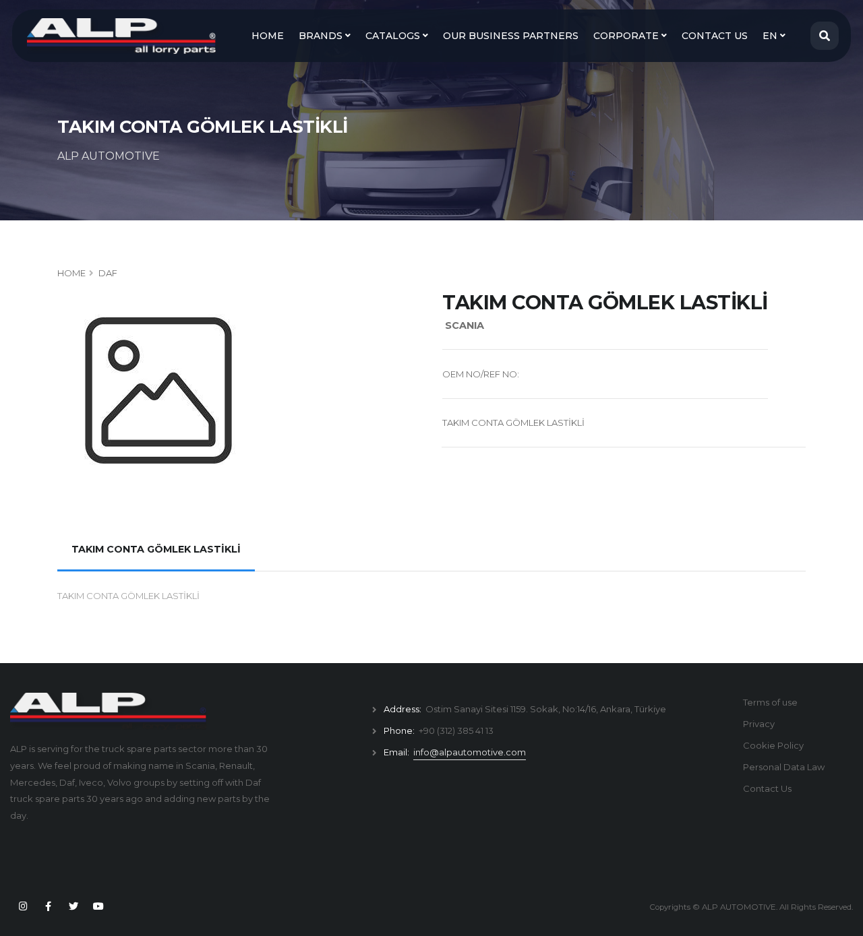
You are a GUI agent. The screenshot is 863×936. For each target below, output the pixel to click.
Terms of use (770, 702)
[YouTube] (98, 906)
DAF (107, 273)
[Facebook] (47, 906)
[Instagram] (22, 906)
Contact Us (767, 788)
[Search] (824, 36)
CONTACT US (715, 36)
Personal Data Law (784, 766)
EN (771, 36)
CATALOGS (394, 36)
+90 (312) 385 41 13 (456, 730)
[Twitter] (73, 906)
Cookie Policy (773, 745)
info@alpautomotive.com (469, 752)
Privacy (759, 723)
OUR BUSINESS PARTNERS (510, 36)
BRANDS (322, 36)
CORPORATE (627, 36)
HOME (267, 36)
